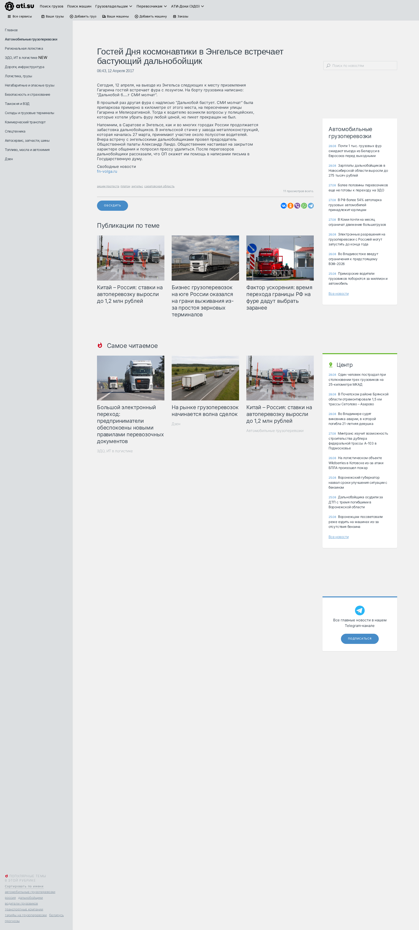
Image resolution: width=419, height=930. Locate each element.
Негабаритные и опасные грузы (29, 85)
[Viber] (297, 206)
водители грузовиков (21, 903)
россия (10, 897)
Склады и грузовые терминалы (29, 113)
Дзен (9, 159)
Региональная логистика (24, 48)
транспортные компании (24, 909)
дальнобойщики (30, 897)
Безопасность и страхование (27, 94)
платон (125, 186)
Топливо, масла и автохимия (27, 150)
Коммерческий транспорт (25, 122)
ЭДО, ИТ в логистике (21, 57)
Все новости (339, 293)
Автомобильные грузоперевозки (31, 39)
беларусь (56, 915)
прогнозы (12, 921)
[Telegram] (311, 206)
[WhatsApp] (304, 206)
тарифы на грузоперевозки (26, 915)
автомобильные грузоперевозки (30, 892)
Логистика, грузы (18, 76)
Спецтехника (15, 131)
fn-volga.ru (107, 171)
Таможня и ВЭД (17, 104)
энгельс (137, 186)
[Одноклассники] (290, 206)
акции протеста (108, 186)
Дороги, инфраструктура (24, 67)
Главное (11, 30)
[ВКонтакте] (284, 206)
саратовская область (159, 186)
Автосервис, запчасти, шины (27, 140)
